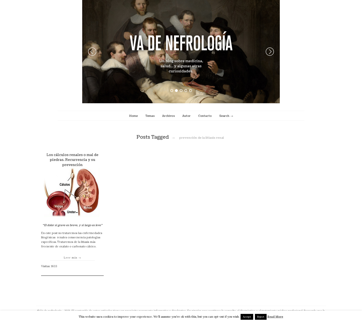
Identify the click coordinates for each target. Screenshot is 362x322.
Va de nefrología (181, 43)
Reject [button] (260, 316)
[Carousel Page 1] (171, 90)
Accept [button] (247, 316)
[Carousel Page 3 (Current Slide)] (181, 90)
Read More (275, 316)
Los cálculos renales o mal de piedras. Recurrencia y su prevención (72, 160)
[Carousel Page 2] (176, 90)
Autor (186, 116)
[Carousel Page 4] (185, 90)
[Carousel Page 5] (190, 90)
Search (224, 116)
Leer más (72, 257)
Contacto (205, 116)
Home (133, 116)
